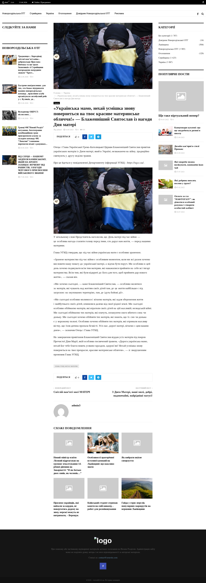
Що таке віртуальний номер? (178, 115)
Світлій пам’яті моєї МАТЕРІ (72, 391)
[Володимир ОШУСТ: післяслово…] (9, 115)
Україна (50, 13)
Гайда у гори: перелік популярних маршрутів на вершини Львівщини (136, 506)
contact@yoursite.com (108, 557)
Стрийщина (35, 13)
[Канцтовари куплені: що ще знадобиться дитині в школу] (165, 131)
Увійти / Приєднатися (42, 2)
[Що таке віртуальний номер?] (181, 96)
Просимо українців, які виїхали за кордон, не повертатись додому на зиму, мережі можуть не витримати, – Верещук (66, 509)
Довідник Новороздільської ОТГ (93, 13)
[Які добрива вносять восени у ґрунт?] (165, 184)
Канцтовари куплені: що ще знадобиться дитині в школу (187, 130)
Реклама (119, 13)
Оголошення (64, 13)
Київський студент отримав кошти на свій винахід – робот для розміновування (102, 506)
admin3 (59, 129)
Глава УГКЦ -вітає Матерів (66, 366)
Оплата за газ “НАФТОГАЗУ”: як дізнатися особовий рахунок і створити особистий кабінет (184, 202)
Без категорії (164, 35)
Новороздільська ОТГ (13, 13)
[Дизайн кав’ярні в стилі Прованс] (165, 149)
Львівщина (163, 44)
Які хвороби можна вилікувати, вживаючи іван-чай (189, 165)
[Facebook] (198, 14)
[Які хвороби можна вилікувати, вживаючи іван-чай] (165, 165)
